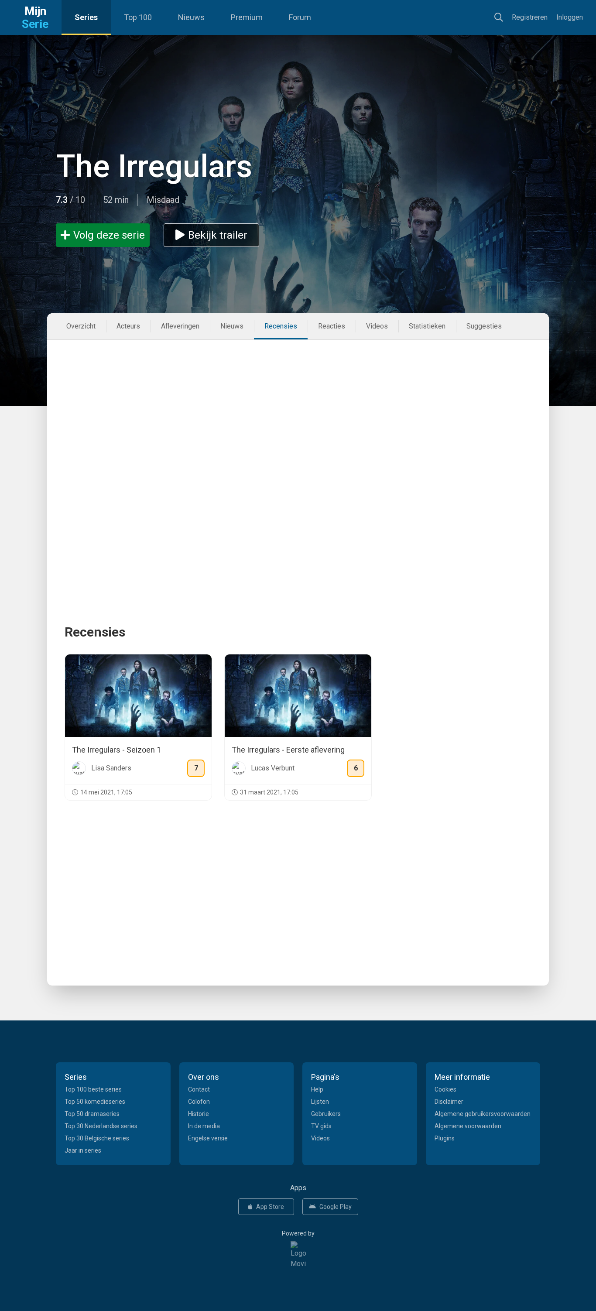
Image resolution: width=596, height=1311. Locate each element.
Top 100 (138, 17)
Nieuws (191, 17)
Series (86, 17)
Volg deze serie (109, 235)
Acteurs (128, 326)
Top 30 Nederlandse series (101, 1126)
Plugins (445, 1138)
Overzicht (81, 326)
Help (317, 1089)
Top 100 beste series (93, 1089)
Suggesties (484, 326)
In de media (204, 1126)
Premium (247, 17)
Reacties (331, 326)
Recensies (280, 326)
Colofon (199, 1101)
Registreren (530, 17)
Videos (377, 326)
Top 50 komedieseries (95, 1101)
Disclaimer (449, 1101)
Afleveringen (180, 326)
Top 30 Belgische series (97, 1138)
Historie (198, 1113)
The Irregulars (154, 166)
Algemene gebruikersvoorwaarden (483, 1113)
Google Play (335, 1206)
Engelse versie (208, 1138)
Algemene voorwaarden (468, 1126)
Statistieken (427, 326)
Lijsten (320, 1101)
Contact (199, 1089)
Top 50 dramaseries (92, 1113)
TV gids (321, 1126)
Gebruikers (326, 1113)
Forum (300, 17)
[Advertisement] (298, 405)
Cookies (445, 1089)
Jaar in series (83, 1150)
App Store (270, 1206)
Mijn (35, 17)
